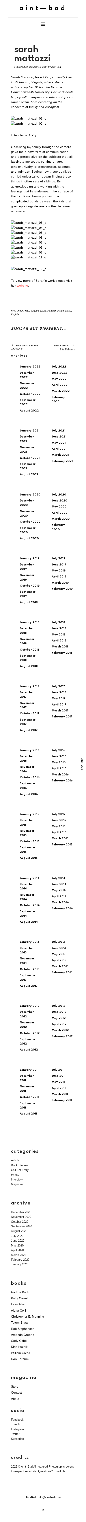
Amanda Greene (22, 1334)
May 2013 (58, 954)
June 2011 (58, 1076)
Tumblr (15, 1424)
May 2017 (58, 698)
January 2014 (29, 878)
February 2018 (62, 652)
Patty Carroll (19, 1298)
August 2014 (29, 922)
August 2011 (28, 1113)
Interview (16, 1179)
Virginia (15, 314)
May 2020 (59, 506)
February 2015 (62, 844)
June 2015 (59, 820)
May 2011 (58, 1082)
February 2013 (62, 972)
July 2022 (59, 366)
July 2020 (59, 494)
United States (64, 310)
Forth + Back (20, 1292)
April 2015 (59, 832)
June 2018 (59, 628)
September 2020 (21, 1226)
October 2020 (30, 521)
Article (27, 310)
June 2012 (59, 1012)
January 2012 (29, 1006)
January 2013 (29, 942)
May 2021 (59, 442)
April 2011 (59, 1088)
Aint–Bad (56, 67)
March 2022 (61, 391)
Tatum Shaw (19, 1322)
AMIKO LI (25, 347)
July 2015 (58, 814)
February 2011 (62, 1100)
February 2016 (62, 780)
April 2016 (59, 768)
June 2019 (59, 564)
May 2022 (59, 379)
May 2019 (58, 570)
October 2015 (29, 841)
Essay (15, 1174)
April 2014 (59, 896)
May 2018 (58, 634)
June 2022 (59, 373)
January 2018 (29, 622)
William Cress (20, 1353)
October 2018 (29, 649)
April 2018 (59, 640)
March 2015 (60, 838)
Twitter (15, 1434)
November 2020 (21, 1216)
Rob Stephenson (22, 1328)
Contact (16, 1392)
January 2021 (29, 430)
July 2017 (58, 686)
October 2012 (30, 1033)
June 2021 (59, 436)
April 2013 (59, 960)
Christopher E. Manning (27, 1316)
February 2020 (20, 1259)
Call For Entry (20, 1170)
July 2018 (58, 622)
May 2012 (59, 1018)
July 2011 (58, 1070)
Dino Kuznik (19, 1346)
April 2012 (59, 1024)
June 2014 (59, 884)
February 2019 (62, 588)
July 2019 (58, 558)
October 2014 (30, 905)
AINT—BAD (43, 8)
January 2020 (30, 494)
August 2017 (29, 730)
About (15, 1398)
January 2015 (29, 814)
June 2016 (59, 756)
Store (15, 1386)
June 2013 (59, 948)
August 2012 (29, 1049)
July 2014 (58, 878)
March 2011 (60, 1094)
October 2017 (29, 713)
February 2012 (62, 1036)
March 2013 (60, 966)
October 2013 (29, 969)
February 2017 (62, 716)
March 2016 (60, 774)
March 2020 (61, 518)
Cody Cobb (19, 1340)
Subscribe (17, 1438)
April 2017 (59, 704)
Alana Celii (18, 1310)
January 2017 (29, 686)
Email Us (59, 1471)
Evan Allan (18, 1304)
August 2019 (29, 602)
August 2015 (28, 858)
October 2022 (30, 394)
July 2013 (58, 942)
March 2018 (60, 646)
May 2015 (58, 826)
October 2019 (29, 585)
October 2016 (29, 777)
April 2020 (59, 512)
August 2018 (29, 666)
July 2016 (58, 750)
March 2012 (60, 1030)
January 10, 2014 (38, 67)
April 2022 (59, 384)
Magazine (17, 1184)
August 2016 (29, 794)
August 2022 (29, 410)
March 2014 (60, 902)
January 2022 (30, 366)
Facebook (17, 1419)
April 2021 (59, 448)
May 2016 (58, 762)
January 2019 (29, 558)
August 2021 (29, 474)
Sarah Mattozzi (47, 310)
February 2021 (62, 461)
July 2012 (58, 1006)
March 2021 (60, 454)
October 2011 (29, 1097)
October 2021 (30, 458)
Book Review (19, 1165)
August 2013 (28, 986)
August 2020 (29, 538)
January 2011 (29, 1070)
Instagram (17, 1429)
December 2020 (21, 1212)
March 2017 (60, 710)
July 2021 (58, 430)
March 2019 (60, 582)
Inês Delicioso (64, 347)
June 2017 (59, 692)
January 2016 (29, 750)
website (22, 285)
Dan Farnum (20, 1359)
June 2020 (59, 500)
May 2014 (59, 890)
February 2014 (62, 908)
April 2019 (59, 576)
